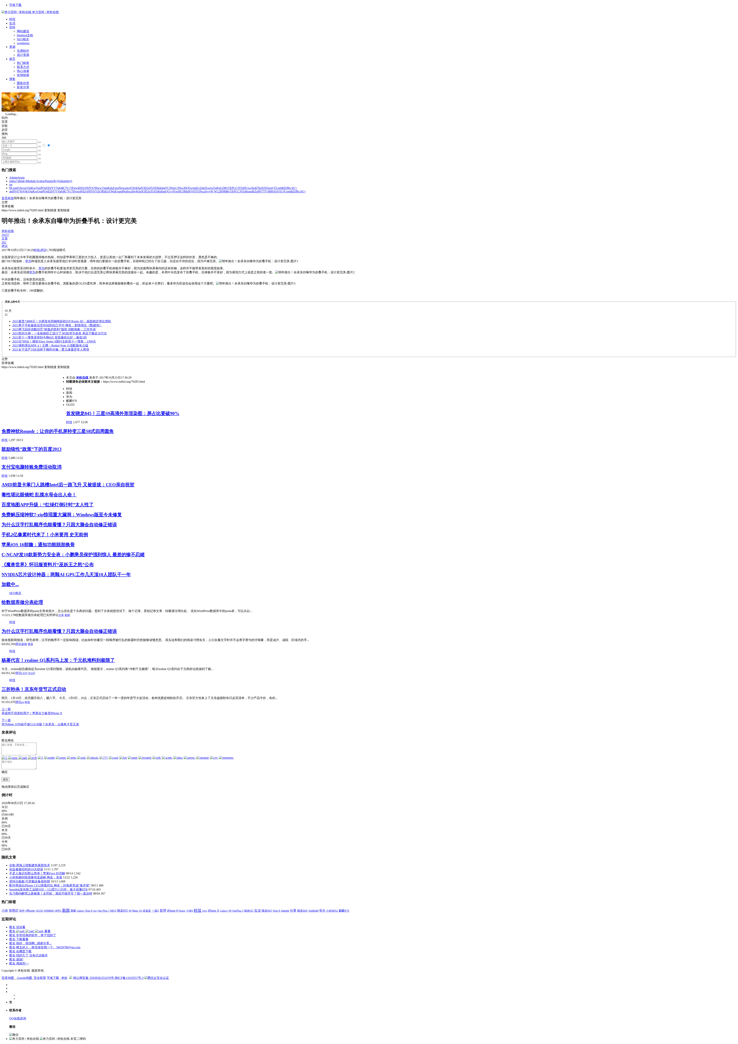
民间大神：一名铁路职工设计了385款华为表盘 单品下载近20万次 (59, 333)
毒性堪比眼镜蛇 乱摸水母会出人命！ (39, 494)
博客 (12, 79)
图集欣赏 (23, 83)
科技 (12, 19)
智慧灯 (14, 910)
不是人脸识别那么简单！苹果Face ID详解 (37, 873)
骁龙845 (267, 910)
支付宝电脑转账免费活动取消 (32, 466)
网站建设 (23, 31)
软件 (22, 910)
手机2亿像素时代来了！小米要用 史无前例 (45, 534)
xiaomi (285, 910)
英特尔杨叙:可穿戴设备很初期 (29, 881)
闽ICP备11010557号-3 (129, 977)
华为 (28, 261)
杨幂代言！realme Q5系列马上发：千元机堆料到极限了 (58, 660)
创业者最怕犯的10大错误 (26, 869)
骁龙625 (248, 910)
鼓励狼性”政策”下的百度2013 (32, 449)
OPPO (57, 910)
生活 (12, 23)
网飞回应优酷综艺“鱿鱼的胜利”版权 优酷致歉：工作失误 (54, 329)
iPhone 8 (172, 910)
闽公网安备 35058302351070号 (94, 977)
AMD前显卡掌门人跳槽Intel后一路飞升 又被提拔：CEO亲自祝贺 (68, 484)
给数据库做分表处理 (22, 602)
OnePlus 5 (237, 910)
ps (23, 702)
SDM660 (49, 910)
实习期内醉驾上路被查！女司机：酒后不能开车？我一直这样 (50, 893)
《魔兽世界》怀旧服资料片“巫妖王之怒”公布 (48, 564)
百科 (12, 27)
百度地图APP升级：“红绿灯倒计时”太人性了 (48, 504)
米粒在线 (82, 377)
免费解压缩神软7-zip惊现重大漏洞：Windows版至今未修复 (62, 514)
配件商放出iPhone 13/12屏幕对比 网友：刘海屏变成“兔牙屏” (49, 885)
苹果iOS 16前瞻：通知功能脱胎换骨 (38, 544)
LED (24, 673)
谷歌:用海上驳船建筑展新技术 (29, 865)
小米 (5, 910)
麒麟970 (344, 910)
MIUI (113, 910)
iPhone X (213, 910)
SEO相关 (23, 39)
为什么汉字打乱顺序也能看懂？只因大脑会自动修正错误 (59, 524)
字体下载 (15, 5)
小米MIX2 (332, 910)
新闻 (67, 615)
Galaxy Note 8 (84, 910)
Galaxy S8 (225, 910)
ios (95, 910)
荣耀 (73, 910)
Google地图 (24, 977)
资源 (12, 46)
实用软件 (23, 50)
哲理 (163, 910)
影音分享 (23, 87)
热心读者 (23, 71)
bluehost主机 (25, 35)
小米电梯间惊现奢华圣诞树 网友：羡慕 (35, 877)
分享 (61, 615)
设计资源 (23, 54)
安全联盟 (40, 977)
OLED (31, 673)
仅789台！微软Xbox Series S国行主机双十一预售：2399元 (54, 341)
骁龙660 (302, 910)
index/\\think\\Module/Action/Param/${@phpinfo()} (40, 181)
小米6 (189, 910)
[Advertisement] (34, 396)
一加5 (155, 910)
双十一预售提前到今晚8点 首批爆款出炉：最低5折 (49, 337)
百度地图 (8, 977)
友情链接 (23, 75)
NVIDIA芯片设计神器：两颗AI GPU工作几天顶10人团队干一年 (66, 574)
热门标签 (23, 63)
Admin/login (17, 177)
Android (313, 910)
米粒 (64, 977)
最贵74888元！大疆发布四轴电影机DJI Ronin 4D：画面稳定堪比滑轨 (61, 321)
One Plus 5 (103, 910)
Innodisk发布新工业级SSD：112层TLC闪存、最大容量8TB (48, 889)
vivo (204, 910)
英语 (30, 644)
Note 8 (276, 910)
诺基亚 (147, 910)
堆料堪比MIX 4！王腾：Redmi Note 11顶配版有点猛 (50, 345)
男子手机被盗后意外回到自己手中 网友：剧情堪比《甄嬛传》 (57, 325)
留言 (12, 59)
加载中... (10, 584)
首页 (5, 198)
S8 (130, 910)
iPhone (30, 910)
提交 (5, 779)
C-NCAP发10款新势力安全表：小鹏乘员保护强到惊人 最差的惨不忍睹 (73, 554)
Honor (182, 910)
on (10, 184)
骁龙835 (122, 910)
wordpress (23, 43)
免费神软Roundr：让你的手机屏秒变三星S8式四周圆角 (58, 431)
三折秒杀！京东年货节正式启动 (34, 689)
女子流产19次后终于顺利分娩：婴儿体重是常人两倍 (50, 349)
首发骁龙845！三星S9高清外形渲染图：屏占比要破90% (122, 413)
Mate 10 (137, 910)
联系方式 (23, 67)
